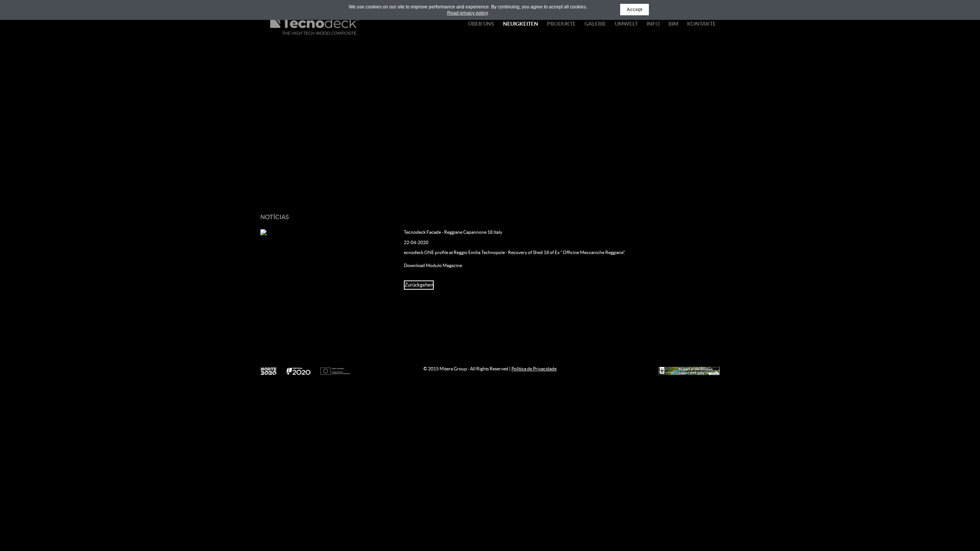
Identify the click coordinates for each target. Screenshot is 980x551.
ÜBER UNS (481, 24)
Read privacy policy (467, 13)
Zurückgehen (419, 285)
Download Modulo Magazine (433, 265)
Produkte (561, 24)
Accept (634, 9)
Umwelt (626, 24)
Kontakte (701, 24)
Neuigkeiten (520, 24)
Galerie (595, 24)
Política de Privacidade (534, 368)
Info (653, 24)
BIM (673, 24)
